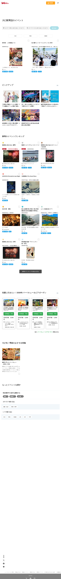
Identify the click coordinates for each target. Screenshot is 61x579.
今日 (15, 36)
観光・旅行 (14, 406)
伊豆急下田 (45, 231)
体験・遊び (5, 406)
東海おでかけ (18, 572)
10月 (30, 417)
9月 (25, 417)
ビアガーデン (49, 332)
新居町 (44, 165)
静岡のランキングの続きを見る (30, 271)
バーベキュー (40, 332)
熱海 (5, 165)
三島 (24, 231)
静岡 (5, 198)
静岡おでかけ (32, 572)
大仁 (5, 69)
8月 (20, 417)
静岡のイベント (40, 572)
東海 (5, 396)
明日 (30, 36)
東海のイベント (25, 572)
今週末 (45, 36)
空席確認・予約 (9, 313)
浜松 (24, 262)
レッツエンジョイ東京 (9, 572)
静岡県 (12, 396)
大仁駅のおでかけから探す (49, 572)
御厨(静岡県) (6, 229)
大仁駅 (19, 396)
